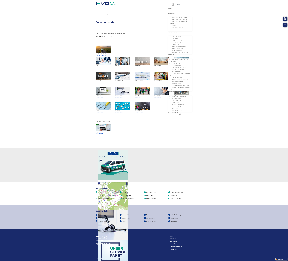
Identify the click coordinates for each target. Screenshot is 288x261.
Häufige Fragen (174, 218)
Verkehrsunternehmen (104, 221)
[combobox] (183, 4)
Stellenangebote (126, 218)
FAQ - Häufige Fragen (176, 198)
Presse (123, 221)
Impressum (173, 238)
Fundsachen (149, 195)
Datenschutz (173, 241)
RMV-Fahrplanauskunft (128, 198)
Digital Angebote (126, 195)
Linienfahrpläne (102, 192)
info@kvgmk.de (103, 245)
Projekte (148, 215)
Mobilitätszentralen (151, 198)
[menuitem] (179, 10)
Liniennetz (100, 195)
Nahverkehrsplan (150, 218)
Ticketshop (125, 192)
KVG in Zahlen (101, 215)
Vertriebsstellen (126, 215)
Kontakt (172, 236)
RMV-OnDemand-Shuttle (177, 192)
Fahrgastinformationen (152, 192)
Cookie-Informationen (176, 246)
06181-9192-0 (108, 243)
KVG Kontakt (174, 221)
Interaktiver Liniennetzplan (105, 198)
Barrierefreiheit (174, 244)
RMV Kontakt (174, 195)
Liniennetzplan (150, 221)
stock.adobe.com (99, 133)
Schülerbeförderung (176, 215)
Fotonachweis (173, 249)
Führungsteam (101, 218)
